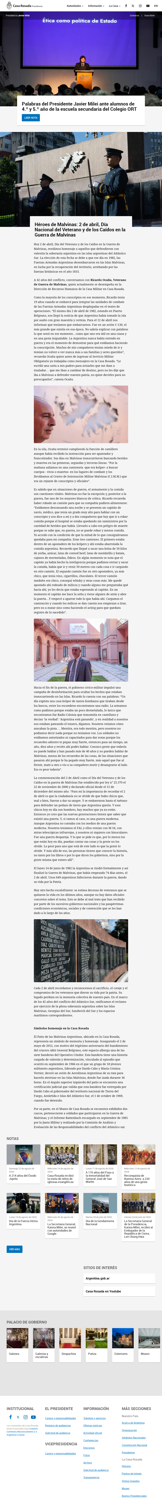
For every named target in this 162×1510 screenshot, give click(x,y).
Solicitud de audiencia (57, 1433)
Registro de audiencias (58, 1425)
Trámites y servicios (94, 1418)
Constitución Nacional (134, 1445)
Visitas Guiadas (131, 1481)
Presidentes (128, 1452)
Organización (129, 1430)
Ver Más (14, 1249)
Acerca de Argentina (133, 1423)
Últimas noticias (92, 1425)
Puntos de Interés (132, 1473)
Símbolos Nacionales (134, 1437)
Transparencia (91, 1477)
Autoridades (74, 5)
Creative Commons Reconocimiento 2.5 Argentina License (22, 1431)
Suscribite (149, 15)
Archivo (87, 1462)
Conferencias (90, 1440)
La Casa (114, 5)
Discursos (89, 1448)
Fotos (86, 1455)
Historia (126, 1466)
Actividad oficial (92, 1433)
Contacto (134, 15)
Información (95, 5)
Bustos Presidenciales (134, 1496)
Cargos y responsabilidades (60, 1418)
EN (156, 5)
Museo (125, 1488)
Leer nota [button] (30, 117)
